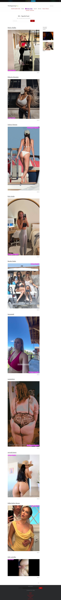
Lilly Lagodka (12, 557)
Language (34, 590)
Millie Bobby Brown (14, 503)
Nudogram (44, 29)
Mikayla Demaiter (13, 77)
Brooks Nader (12, 261)
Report (30, 593)
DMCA (30, 597)
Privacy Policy (30, 596)
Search (32, 20)
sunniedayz (11, 379)
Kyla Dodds (11, 196)
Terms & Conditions (30, 595)
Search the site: (30, 586)
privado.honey (12, 452)
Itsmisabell (11, 314)
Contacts (30, 592)
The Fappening (45, 28)
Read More (38, 72)
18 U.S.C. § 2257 (30, 598)
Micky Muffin (12, 27)
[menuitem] (15, 8)
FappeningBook (45, 27)
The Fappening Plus (28, 590)
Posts (31, 590)
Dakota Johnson (12, 124)
